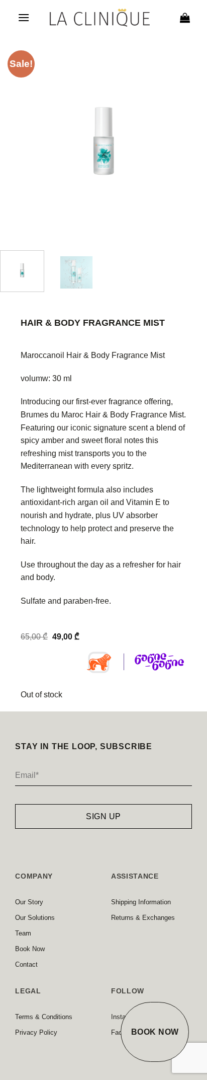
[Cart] (185, 18)
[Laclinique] (100, 18)
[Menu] (24, 17)
